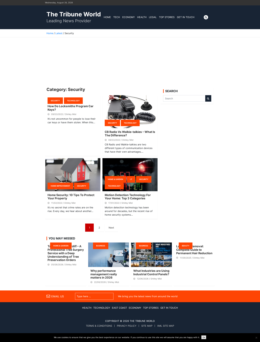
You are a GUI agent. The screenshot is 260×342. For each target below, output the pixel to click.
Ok (204, 337)
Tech (116, 17)
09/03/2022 (57, 114)
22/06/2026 (100, 282)
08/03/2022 (114, 140)
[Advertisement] (130, 60)
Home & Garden (115, 179)
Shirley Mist (70, 114)
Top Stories (167, 17)
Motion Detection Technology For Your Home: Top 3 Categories (128, 196)
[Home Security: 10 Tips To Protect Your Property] (73, 174)
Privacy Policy (126, 325)
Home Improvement (60, 186)
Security (55, 101)
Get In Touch (185, 17)
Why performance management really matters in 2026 (103, 274)
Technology (73, 101)
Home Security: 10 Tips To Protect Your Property (71, 196)
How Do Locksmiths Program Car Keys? (70, 107)
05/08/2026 (57, 264)
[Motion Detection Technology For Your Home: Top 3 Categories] (130, 174)
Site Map (146, 325)
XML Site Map (165, 325)
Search (208, 98)
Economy (128, 17)
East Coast (119, 307)
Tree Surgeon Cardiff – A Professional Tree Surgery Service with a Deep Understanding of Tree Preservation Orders (66, 253)
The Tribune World (73, 14)
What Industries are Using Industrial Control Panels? (151, 272)
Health (142, 17)
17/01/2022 (113, 203)
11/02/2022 (56, 203)
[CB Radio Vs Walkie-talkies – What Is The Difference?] (130, 111)
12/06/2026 (143, 278)
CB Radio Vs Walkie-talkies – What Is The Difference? (130, 133)
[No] (256, 337)
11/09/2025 (185, 257)
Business (100, 246)
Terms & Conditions (99, 325)
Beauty (185, 246)
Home (107, 17)
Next (111, 227)
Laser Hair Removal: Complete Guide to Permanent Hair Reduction (194, 250)
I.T (131, 179)
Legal (153, 17)
